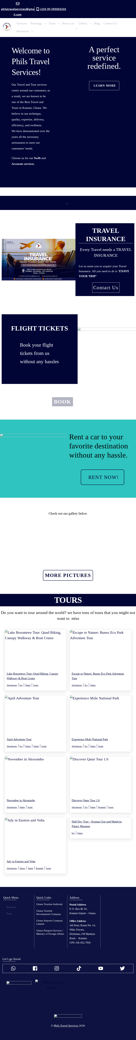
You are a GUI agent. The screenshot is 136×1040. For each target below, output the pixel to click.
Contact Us (110, 23)
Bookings (36, 23)
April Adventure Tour (19, 739)
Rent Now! (103, 477)
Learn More (105, 85)
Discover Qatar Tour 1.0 (86, 800)
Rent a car (68, 23)
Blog (97, 23)
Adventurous (12, 685)
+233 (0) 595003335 (53, 9)
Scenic (35, 685)
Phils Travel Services (66, 1025)
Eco (21, 685)
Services (22, 23)
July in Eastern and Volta (21, 861)
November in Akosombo (21, 800)
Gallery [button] (82, 23)
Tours (9, 913)
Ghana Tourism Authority (49, 904)
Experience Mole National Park (90, 739)
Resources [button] (23, 31)
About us (11, 907)
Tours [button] (52, 23)
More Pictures (68, 575)
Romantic (102, 807)
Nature (28, 685)
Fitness (28, 746)
